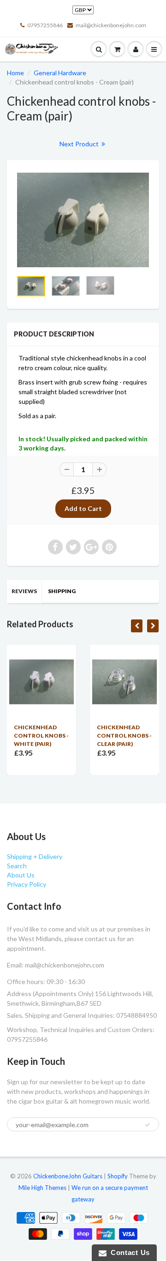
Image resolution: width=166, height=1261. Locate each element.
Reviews (24, 591)
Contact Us (128, 1252)
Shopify (117, 1176)
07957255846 (45, 25)
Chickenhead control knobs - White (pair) (41, 735)
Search (17, 866)
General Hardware (60, 73)
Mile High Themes (42, 1187)
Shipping (62, 591)
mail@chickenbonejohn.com (111, 25)
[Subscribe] (147, 1124)
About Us (21, 875)
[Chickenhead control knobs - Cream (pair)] (83, 219)
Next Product (79, 144)
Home (15, 73)
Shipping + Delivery (34, 856)
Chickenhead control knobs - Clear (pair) (124, 735)
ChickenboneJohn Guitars (67, 1176)
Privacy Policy (26, 884)
